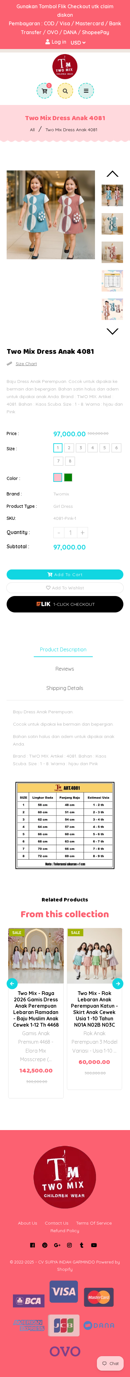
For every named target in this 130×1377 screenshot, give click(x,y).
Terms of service (94, 1223)
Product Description (63, 649)
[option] (51, 214)
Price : (13, 433)
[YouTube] (94, 1245)
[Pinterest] (45, 1245)
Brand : (14, 494)
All (32, 129)
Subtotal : (18, 546)
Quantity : (18, 532)
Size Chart (26, 363)
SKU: (11, 518)
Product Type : (22, 506)
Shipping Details (64, 688)
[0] (42, 91)
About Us (27, 1223)
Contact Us (56, 1223)
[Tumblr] (82, 1245)
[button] (65, 604)
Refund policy (64, 1230)
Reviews (65, 669)
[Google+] (57, 1245)
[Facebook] (33, 1245)
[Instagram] (70, 1245)
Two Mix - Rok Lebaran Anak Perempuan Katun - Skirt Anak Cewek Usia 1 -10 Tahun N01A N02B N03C (94, 1009)
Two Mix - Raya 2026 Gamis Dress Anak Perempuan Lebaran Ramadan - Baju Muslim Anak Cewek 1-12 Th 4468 (36, 1009)
